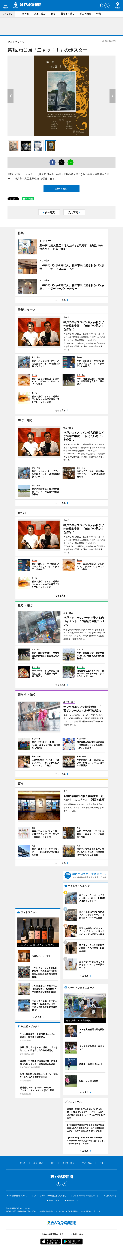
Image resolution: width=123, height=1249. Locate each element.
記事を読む (62, 188)
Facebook (100, 5)
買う (53, 13)
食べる (25, 13)
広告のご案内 (54, 1200)
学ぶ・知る (85, 13)
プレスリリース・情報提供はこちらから (50, 1196)
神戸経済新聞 (27, 5)
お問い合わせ (110, 1196)
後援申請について (74, 1200)
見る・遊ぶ (40, 13)
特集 (98, 13)
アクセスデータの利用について (85, 1196)
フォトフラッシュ (17, 41)
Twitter (107, 5)
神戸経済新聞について (18, 1196)
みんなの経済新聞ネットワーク (61, 1223)
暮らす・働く (67, 13)
